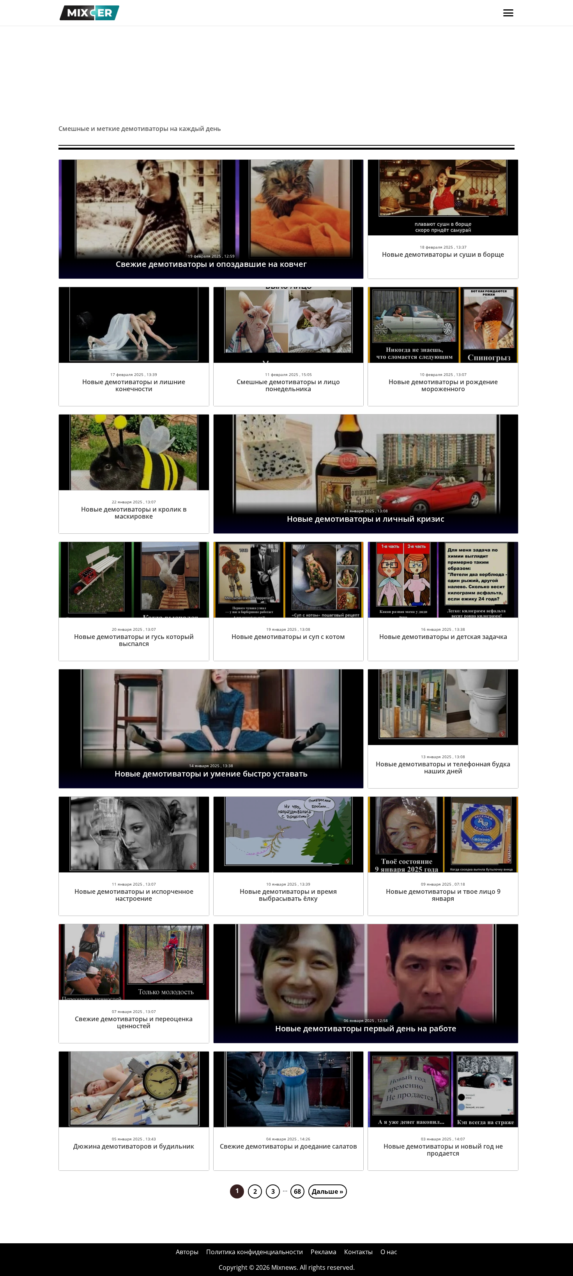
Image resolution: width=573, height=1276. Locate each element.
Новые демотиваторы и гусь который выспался (134, 640)
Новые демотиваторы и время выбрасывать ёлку (288, 895)
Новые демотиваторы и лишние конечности (133, 385)
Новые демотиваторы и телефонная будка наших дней (443, 767)
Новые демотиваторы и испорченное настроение (133, 895)
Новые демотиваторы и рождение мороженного (443, 385)
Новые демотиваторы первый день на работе (365, 1028)
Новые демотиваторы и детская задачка (443, 636)
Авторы (187, 1252)
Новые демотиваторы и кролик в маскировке (134, 513)
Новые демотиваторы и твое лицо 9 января (443, 895)
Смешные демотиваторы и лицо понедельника (288, 385)
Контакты (358, 1252)
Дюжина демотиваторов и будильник (133, 1146)
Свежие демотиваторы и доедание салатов (288, 1146)
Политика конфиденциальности (254, 1252)
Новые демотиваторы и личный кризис (365, 519)
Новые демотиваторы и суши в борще (443, 254)
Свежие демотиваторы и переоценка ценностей (134, 1022)
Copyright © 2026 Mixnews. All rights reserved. (287, 1267)
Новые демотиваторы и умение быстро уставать (211, 773)
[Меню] (508, 12)
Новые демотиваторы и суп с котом (288, 636)
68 (297, 1191)
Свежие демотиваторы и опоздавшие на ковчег (211, 264)
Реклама (323, 1252)
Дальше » (327, 1191)
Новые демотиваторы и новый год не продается (443, 1150)
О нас (388, 1252)
